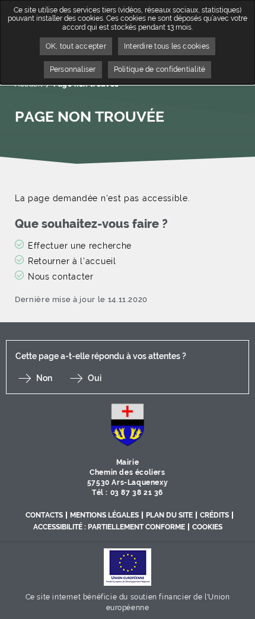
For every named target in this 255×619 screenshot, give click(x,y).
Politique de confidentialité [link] (160, 69)
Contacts (44, 515)
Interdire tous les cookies (166, 46)
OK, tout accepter (76, 46)
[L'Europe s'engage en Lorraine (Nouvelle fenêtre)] (127, 566)
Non (44, 378)
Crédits (214, 515)
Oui (94, 378)
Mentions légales (104, 515)
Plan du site (169, 515)
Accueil (28, 84)
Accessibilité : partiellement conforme (109, 527)
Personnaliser (73, 69)
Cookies (207, 527)
